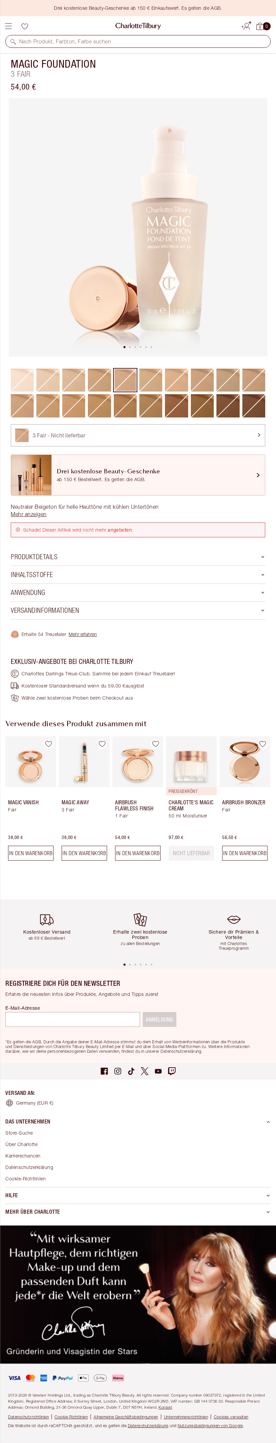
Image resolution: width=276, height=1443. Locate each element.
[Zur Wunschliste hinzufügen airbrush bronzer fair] (262, 744)
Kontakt (165, 1407)
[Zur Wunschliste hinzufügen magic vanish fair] (48, 744)
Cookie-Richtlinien (25, 1178)
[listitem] (138, 227)
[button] (13, 41)
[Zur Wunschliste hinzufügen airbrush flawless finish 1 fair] (155, 744)
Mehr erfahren (83, 634)
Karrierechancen (23, 1156)
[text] (191, 853)
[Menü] (8, 26)
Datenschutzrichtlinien (28, 1416)
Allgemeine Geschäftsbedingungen (126, 1416)
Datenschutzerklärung (29, 1167)
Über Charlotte (21, 1144)
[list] (138, 227)
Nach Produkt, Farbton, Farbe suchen (65, 41)
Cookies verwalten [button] (231, 1416)
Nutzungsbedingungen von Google (210, 1425)
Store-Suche (19, 1133)
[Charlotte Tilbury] (138, 26)
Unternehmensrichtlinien (186, 1416)
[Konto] (246, 25)
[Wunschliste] (24, 26)
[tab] (125, 347)
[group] (29, 801)
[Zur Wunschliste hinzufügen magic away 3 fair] (102, 744)
